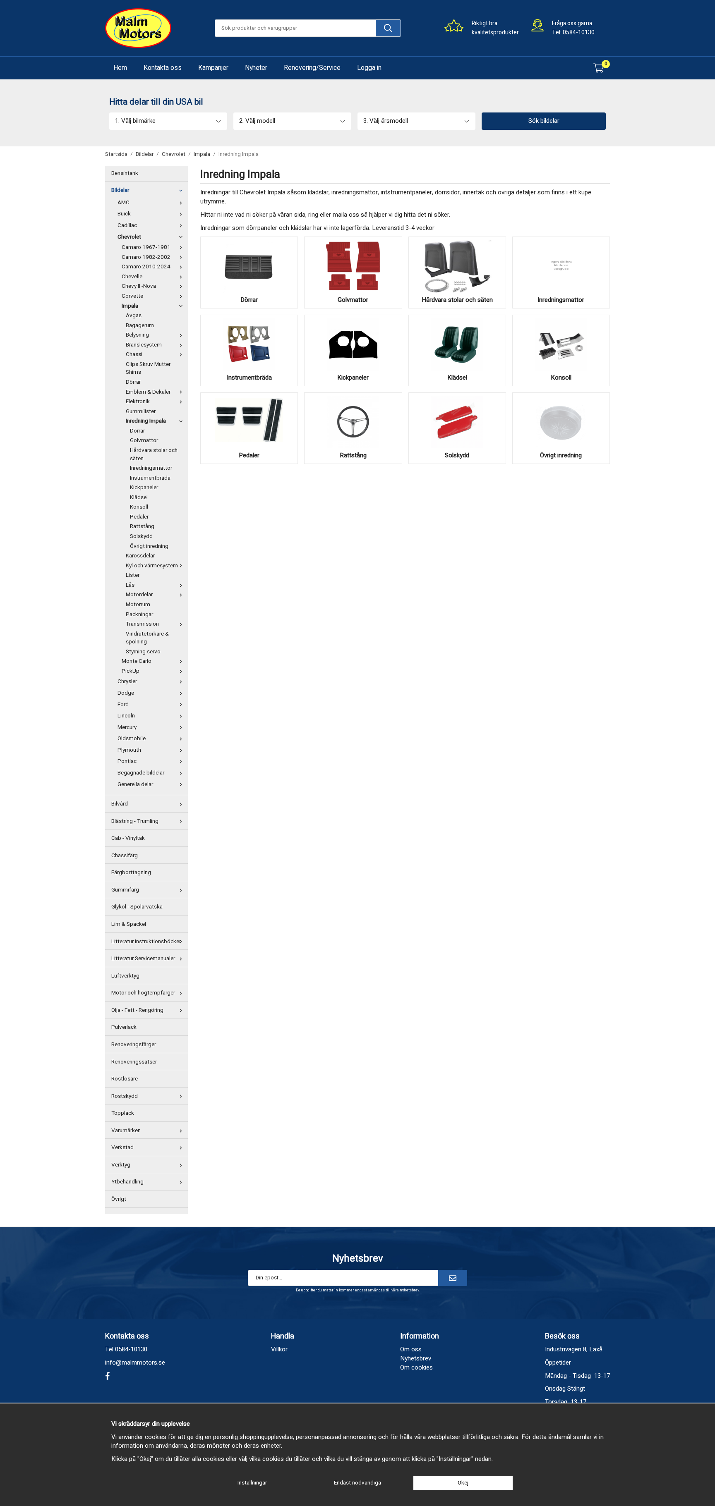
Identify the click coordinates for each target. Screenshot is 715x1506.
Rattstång (142, 526)
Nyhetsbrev (415, 1358)
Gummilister (141, 411)
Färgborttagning (131, 872)
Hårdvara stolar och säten (154, 454)
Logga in (369, 68)
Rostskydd (124, 1096)
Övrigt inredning (149, 546)
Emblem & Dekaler (148, 392)
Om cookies (416, 1367)
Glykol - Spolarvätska (137, 907)
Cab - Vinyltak (128, 838)
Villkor (279, 1349)
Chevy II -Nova (139, 286)
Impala (130, 306)
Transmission (142, 624)
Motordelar (139, 594)
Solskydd (141, 536)
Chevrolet (129, 237)
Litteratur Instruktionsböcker (146, 941)
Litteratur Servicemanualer (143, 958)
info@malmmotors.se (135, 1362)
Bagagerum (140, 325)
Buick (124, 214)
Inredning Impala (146, 421)
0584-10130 (579, 32)
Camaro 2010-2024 (146, 267)
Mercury (127, 727)
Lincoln (126, 716)
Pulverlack (124, 1027)
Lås (130, 585)
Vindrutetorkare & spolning (147, 638)
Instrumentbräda (150, 478)
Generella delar (135, 784)
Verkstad (122, 1147)
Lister (132, 575)
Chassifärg (124, 855)
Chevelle (132, 277)
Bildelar (120, 190)
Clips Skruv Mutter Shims (148, 368)
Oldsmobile (132, 738)
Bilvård (119, 804)
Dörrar (133, 382)
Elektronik (138, 401)
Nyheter (256, 68)
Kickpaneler (144, 487)
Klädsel (139, 497)
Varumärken (126, 1130)
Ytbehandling (127, 1182)
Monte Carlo (136, 661)
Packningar (139, 614)
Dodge (126, 693)
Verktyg (120, 1165)
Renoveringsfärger (133, 1044)
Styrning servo (143, 652)
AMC (124, 202)
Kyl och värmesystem (152, 566)
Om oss (411, 1349)
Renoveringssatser (134, 1062)
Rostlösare (124, 1079)
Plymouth (129, 750)
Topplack (122, 1113)
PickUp (130, 671)
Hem (120, 68)
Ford (123, 704)
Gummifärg (125, 890)
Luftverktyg (125, 976)
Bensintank (124, 173)
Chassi (134, 354)
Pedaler (139, 517)
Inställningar (252, 1483)
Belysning (137, 335)
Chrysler (127, 681)
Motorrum (138, 604)
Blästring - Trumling (134, 821)
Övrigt (118, 1199)
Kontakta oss (163, 68)
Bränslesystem (144, 345)
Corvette (132, 296)
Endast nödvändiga (357, 1483)
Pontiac (127, 761)
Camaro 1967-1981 (146, 247)
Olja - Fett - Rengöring (137, 1010)
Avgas (134, 315)
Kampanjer (213, 68)
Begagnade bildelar (141, 773)
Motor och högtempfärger (143, 993)
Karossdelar (140, 556)
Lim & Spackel (128, 924)
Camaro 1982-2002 (146, 257)
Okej (463, 1483)
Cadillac (127, 225)
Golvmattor (144, 440)
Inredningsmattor (151, 468)
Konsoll (139, 507)
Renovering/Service (312, 68)
